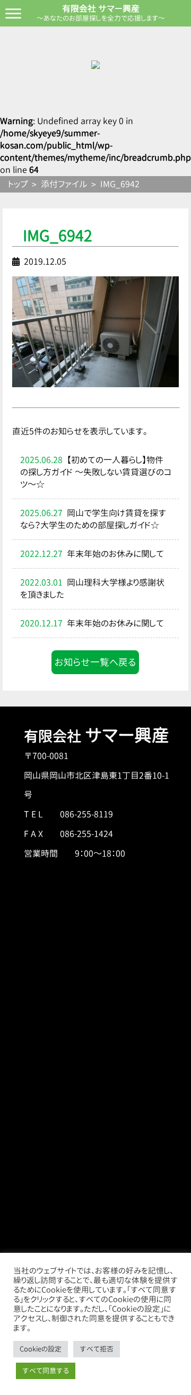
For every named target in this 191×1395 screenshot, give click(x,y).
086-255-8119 (86, 814)
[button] (95, 662)
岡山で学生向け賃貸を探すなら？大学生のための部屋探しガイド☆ (93, 519)
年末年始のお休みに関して (115, 554)
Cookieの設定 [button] (41, 1349)
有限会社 (96, 736)
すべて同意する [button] (45, 1370)
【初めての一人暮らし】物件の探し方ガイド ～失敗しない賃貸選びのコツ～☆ (95, 472)
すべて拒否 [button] (97, 1349)
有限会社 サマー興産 (101, 8)
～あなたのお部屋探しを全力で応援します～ (101, 18)
